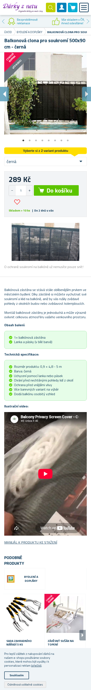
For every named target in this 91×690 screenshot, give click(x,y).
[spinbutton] (21, 190)
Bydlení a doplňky (31, 579)
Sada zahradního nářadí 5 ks (19, 642)
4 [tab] (42, 139)
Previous (3, 21)
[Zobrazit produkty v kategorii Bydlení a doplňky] (11, 579)
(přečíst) (36, 665)
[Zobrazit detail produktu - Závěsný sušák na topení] (64, 614)
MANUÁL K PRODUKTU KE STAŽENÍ (30, 542)
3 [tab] (36, 139)
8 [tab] (68, 139)
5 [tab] (49, 139)
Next (88, 21)
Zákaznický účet (62, 11)
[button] (29, 190)
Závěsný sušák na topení (61, 642)
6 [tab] (55, 139)
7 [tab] (61, 139)
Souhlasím (17, 675)
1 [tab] (23, 139)
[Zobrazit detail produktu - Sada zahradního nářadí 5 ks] (23, 614)
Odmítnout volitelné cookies (25, 684)
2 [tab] (30, 139)
